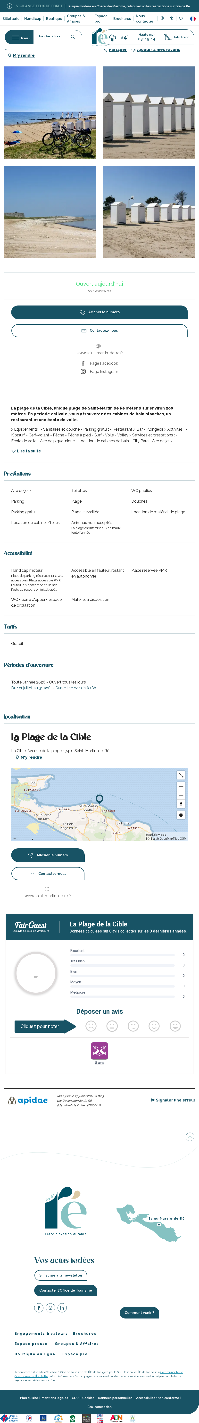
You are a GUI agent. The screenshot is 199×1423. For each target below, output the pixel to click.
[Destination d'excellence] (29, 1418)
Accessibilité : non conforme (157, 1398)
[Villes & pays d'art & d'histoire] (101, 1418)
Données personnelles (115, 1398)
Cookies (88, 1398)
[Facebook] (38, 1308)
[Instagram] (50, 1308)
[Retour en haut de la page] (190, 1138)
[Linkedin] (62, 1308)
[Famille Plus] (59, 1418)
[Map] (162, 19)
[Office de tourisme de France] (10, 1418)
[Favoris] (181, 19)
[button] (193, 18)
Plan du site (29, 1398)
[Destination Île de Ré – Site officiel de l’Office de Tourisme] (99, 37)
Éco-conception (100, 1407)
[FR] (193, 18)
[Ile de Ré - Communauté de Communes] (87, 1418)
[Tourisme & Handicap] (44, 1418)
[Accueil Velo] (73, 1418)
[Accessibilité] (171, 18)
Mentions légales (55, 1398)
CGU (75, 1398)
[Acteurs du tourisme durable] (133, 1418)
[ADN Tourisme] (117, 1418)
